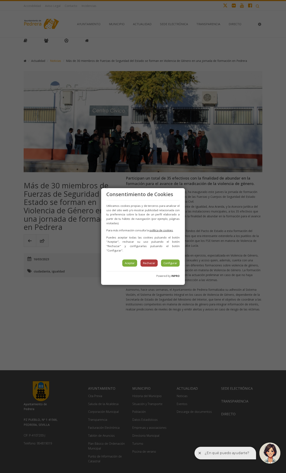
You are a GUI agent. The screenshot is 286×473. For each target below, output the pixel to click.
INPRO (175, 276)
